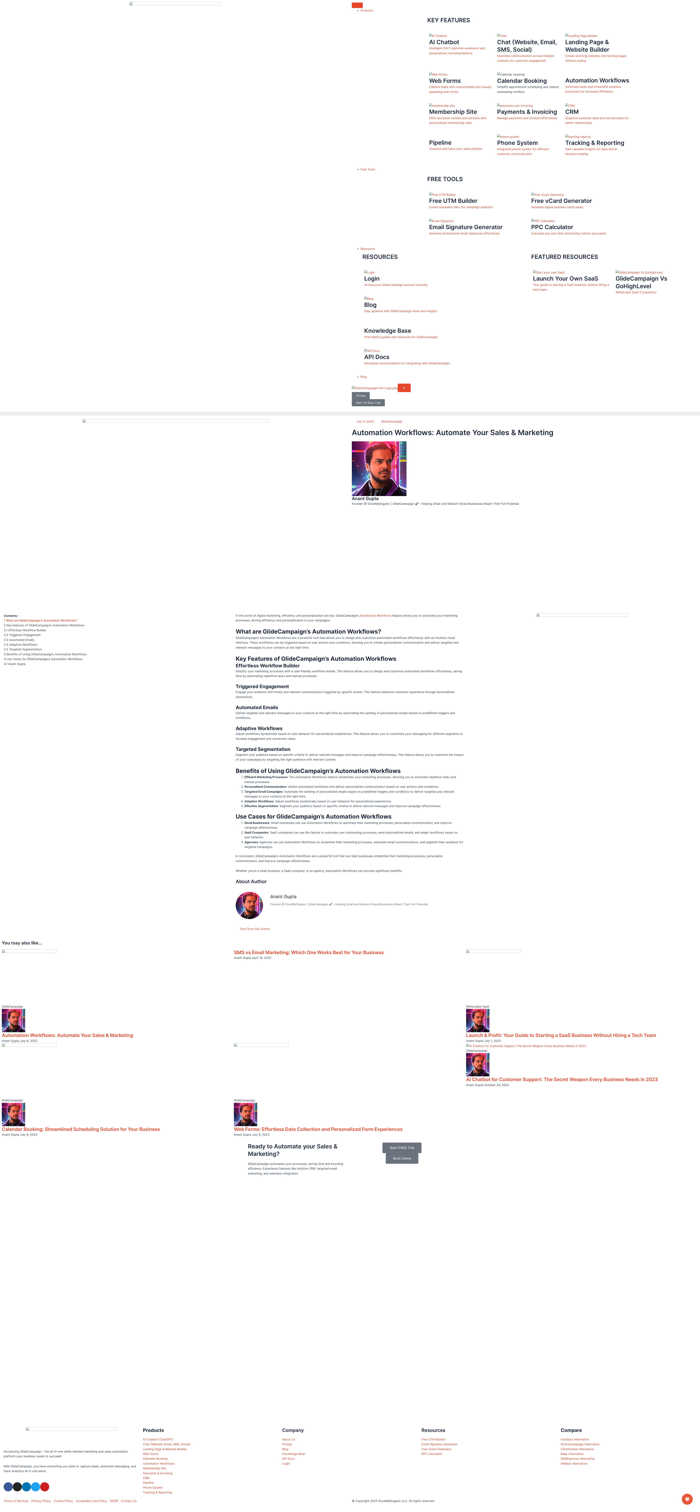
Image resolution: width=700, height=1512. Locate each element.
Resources (368, 248)
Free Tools (368, 169)
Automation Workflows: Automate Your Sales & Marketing (67, 1035)
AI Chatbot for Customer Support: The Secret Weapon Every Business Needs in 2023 (562, 1079)
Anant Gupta (283, 896)
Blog (364, 377)
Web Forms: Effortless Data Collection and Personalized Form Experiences (318, 1129)
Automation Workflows (375, 615)
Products (367, 10)
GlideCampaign (391, 421)
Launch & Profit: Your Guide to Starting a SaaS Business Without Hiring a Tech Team (561, 1035)
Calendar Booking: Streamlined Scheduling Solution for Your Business (81, 1129)
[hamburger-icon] (357, 5)
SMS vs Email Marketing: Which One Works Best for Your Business (309, 952)
